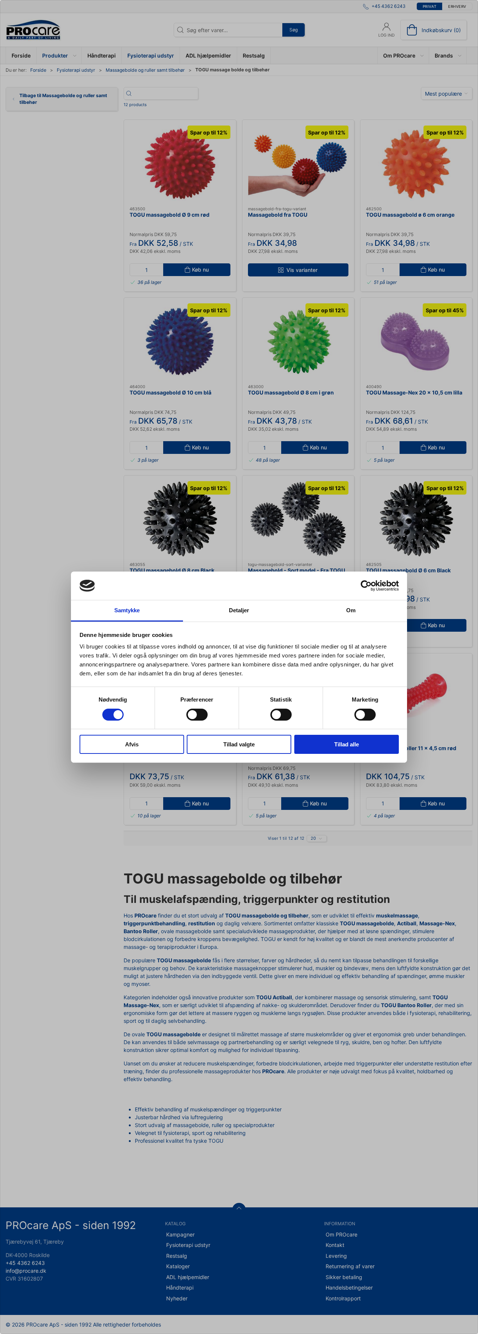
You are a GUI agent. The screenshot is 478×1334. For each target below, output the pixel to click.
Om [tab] (351, 610)
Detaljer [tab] (239, 610)
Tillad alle (346, 744)
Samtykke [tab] (127, 610)
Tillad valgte (239, 744)
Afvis (132, 744)
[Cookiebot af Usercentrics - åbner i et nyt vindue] (366, 585)
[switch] (197, 715)
